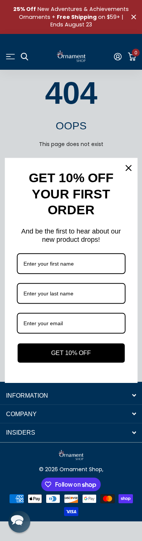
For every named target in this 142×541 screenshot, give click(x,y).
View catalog (10, 57)
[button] (19, 522)
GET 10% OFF (71, 353)
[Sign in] (118, 57)
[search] (24, 56)
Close (133, 17)
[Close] (128, 168)
